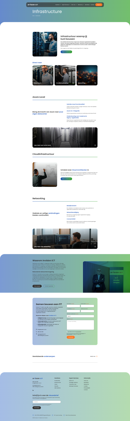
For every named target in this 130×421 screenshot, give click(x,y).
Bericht (70, 319)
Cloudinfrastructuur (62, 83)
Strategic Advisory (73, 382)
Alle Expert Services (73, 386)
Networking (81, 83)
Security (56, 386)
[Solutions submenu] (60, 4)
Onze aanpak (37, 286)
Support (99, 4)
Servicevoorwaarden (69, 334)
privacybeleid (78, 331)
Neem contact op (66, 51)
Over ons (73, 4)
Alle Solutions (57, 388)
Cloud (55, 384)
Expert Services (65, 4)
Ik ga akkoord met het (74, 331)
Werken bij (80, 4)
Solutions (57, 4)
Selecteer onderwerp (72, 313)
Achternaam (85, 303)
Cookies (86, 386)
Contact (92, 4)
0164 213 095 (35, 381)
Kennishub (87, 4)
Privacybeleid (82, 333)
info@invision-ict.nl (36, 383)
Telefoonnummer (84, 308)
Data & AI (71, 380)
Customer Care (72, 384)
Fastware (45, 417)
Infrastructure (57, 382)
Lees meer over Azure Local (42, 145)
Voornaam (70, 303)
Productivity (57, 380)
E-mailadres (71, 308)
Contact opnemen (49, 286)
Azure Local (37, 83)
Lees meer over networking (42, 246)
